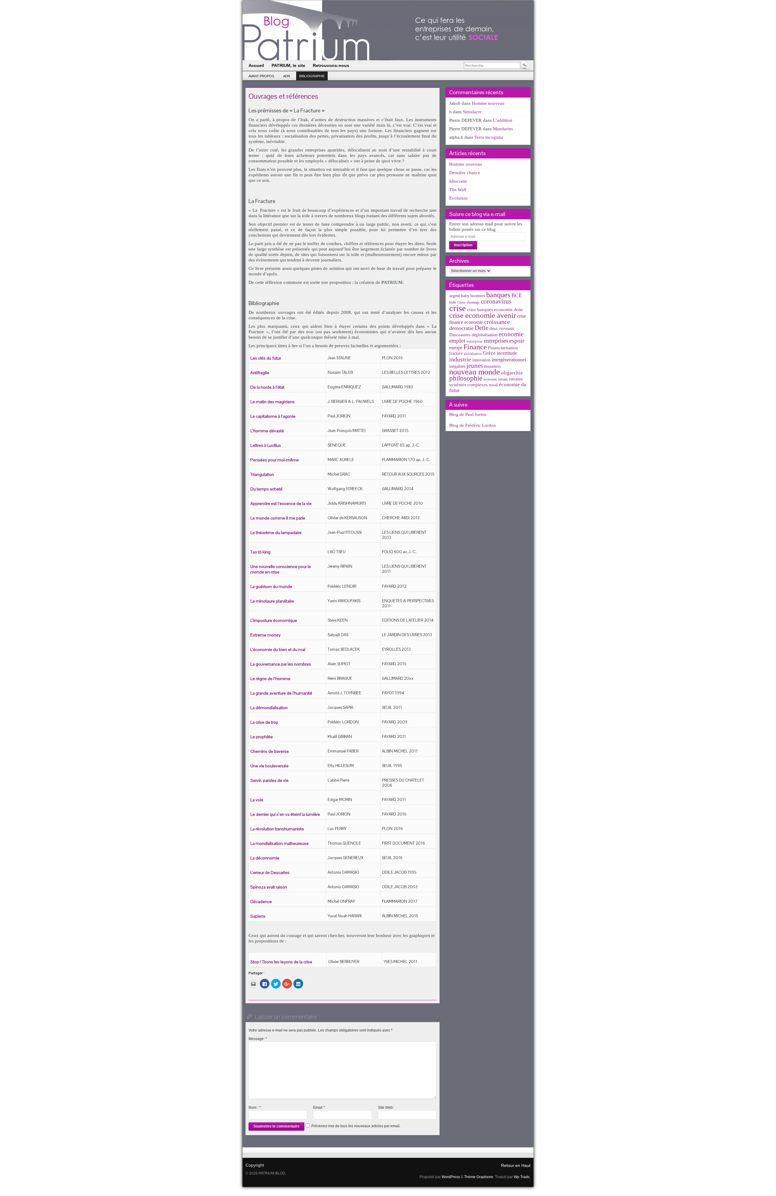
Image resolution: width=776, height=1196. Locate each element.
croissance (497, 321)
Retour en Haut (515, 1165)
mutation (492, 366)
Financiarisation (503, 347)
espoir (516, 340)
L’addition (502, 120)
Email (319, 1107)
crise (457, 308)
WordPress (451, 1177)
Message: (258, 1039)
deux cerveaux (502, 328)
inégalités (457, 366)
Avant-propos (261, 76)
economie (511, 334)
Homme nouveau (488, 103)
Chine (461, 302)
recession (490, 379)
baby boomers (473, 296)
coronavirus (496, 301)
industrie (460, 359)
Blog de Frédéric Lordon (472, 425)
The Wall (457, 189)
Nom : (255, 1107)
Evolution (458, 198)
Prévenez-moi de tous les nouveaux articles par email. (355, 1126)
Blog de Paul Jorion (468, 414)
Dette (481, 327)
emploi (457, 340)
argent (454, 296)
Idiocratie (458, 181)
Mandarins (503, 128)
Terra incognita (488, 137)
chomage (473, 302)
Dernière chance (464, 172)
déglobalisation (484, 335)
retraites (516, 379)
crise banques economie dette (495, 309)
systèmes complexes (468, 384)
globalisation (473, 353)
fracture (456, 353)
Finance (475, 347)
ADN (286, 76)
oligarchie (512, 373)
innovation (481, 360)
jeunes (475, 365)
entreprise (475, 341)
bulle (452, 302)
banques (498, 295)
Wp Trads (522, 1177)
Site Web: (386, 1107)
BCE (516, 295)
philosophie (465, 378)
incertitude (507, 353)
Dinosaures (459, 334)
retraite (503, 379)
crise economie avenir (482, 315)
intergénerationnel (509, 359)
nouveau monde (474, 371)
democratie (461, 328)
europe (455, 347)
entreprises (496, 340)
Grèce (489, 353)
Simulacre (472, 111)
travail (493, 385)
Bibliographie (312, 76)
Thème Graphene (478, 1177)
